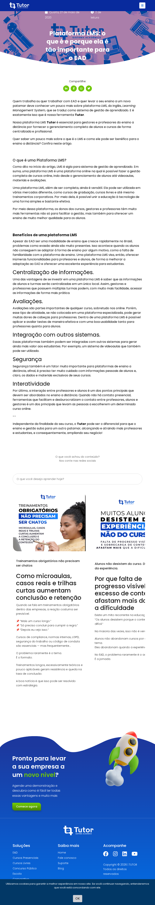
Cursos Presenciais (25, 858)
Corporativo (21, 879)
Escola (17, 874)
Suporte (63, 863)
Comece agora (26, 806)
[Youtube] (135, 855)
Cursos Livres (21, 863)
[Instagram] (115, 855)
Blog (61, 868)
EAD (15, 852)
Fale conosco (67, 858)
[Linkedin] (124, 855)
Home (62, 852)
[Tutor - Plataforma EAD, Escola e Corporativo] (19, 6)
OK (77, 898)
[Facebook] (105, 855)
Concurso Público (25, 868)
